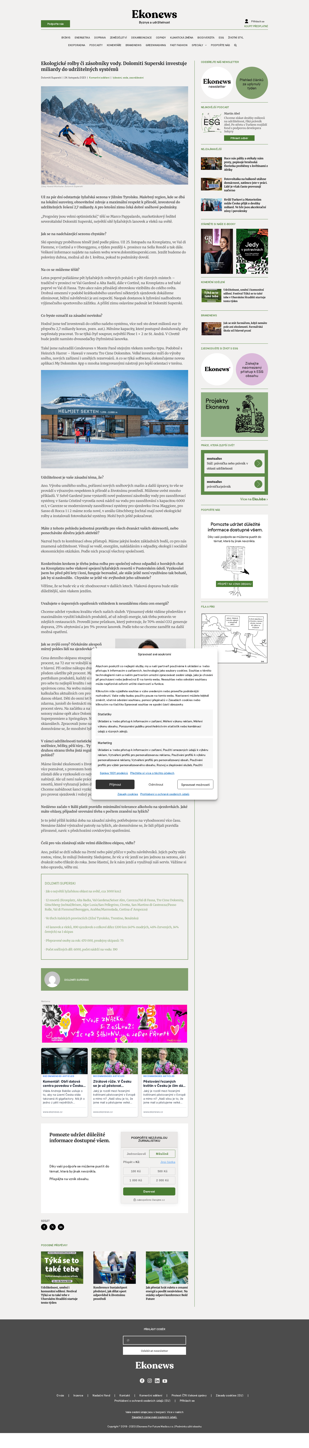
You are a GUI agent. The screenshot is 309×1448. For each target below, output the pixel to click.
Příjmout (115, 784)
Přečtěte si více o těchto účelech (152, 773)
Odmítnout (156, 784)
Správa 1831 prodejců (114, 773)
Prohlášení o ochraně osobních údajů (164, 794)
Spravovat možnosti (195, 784)
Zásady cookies (128, 794)
